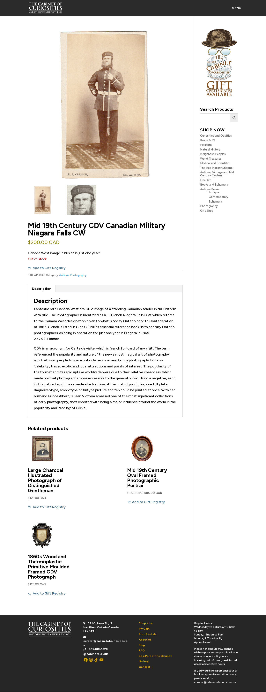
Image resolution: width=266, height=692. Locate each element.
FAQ (142, 650)
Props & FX (207, 140)
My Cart (144, 628)
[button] (47, 268)
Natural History (210, 149)
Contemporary (218, 197)
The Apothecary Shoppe (216, 168)
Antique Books (209, 189)
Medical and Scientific (214, 163)
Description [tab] (41, 289)
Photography (209, 206)
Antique (214, 192)
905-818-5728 (98, 649)
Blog (142, 645)
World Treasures (210, 158)
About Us (145, 639)
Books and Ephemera (214, 184)
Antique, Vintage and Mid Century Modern (217, 174)
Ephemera (215, 201)
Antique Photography (73, 275)
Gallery (144, 661)
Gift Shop (206, 210)
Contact (144, 667)
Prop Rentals (147, 634)
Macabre (206, 145)
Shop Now (146, 623)
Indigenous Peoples (213, 154)
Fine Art (205, 180)
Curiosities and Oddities (216, 135)
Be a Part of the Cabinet (155, 656)
